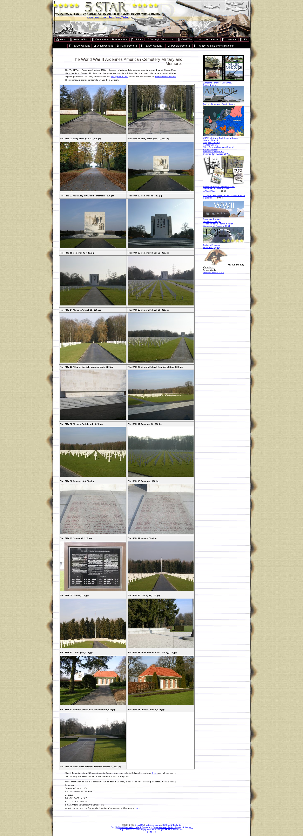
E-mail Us (139, 825)
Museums (230, 39)
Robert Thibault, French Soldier (218, 224)
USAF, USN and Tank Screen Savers (220, 138)
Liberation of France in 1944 (216, 226)
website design (153, 825)
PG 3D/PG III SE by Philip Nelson (215, 45)
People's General (180, 45)
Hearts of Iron (80, 39)
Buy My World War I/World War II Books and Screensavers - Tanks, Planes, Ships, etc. (152, 827)
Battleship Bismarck (212, 219)
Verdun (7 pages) (211, 247)
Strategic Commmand (161, 39)
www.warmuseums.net (165, 76)
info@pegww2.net (119, 76)
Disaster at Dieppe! (212, 221)
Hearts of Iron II (210, 140)
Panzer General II (154, 45)
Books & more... (210, 85)
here (154, 773)
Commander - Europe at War (111, 39)
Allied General (105, 45)
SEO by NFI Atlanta (171, 825)
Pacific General (128, 45)
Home (62, 39)
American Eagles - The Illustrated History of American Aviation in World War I (219, 188)
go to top (151, 832)
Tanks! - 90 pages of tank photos (219, 104)
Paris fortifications (211, 245)
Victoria (138, 39)
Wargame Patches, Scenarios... (218, 83)
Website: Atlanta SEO (213, 272)
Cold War (186, 39)
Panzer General (81, 45)
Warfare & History (208, 39)
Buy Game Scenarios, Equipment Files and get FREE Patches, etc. (152, 829)
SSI (245, 39)
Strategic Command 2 (213, 151)
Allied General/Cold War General (218, 147)
